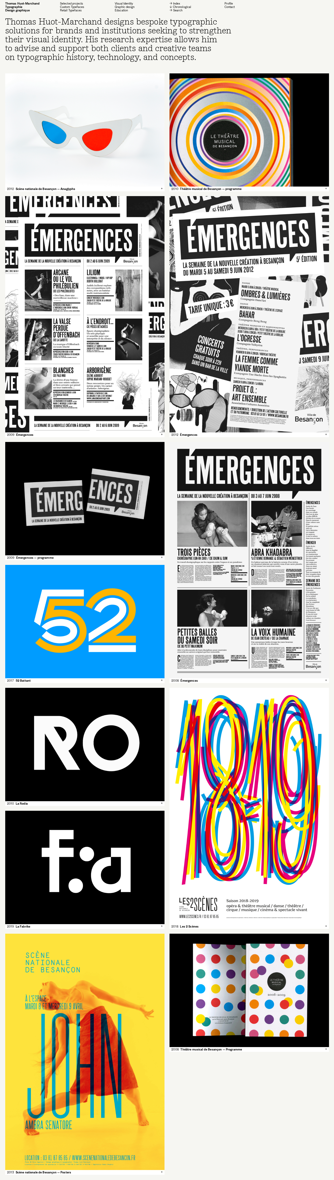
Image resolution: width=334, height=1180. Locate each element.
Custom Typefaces (72, 7)
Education (121, 10)
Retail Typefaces (71, 10)
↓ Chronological (180, 7)
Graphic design (125, 7)
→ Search (175, 10)
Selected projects (71, 3)
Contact (229, 7)
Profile (228, 3)
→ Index (174, 3)
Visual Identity (124, 3)
